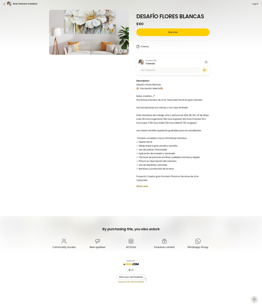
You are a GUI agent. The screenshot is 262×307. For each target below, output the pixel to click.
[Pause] (121, 51)
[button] (131, 270)
